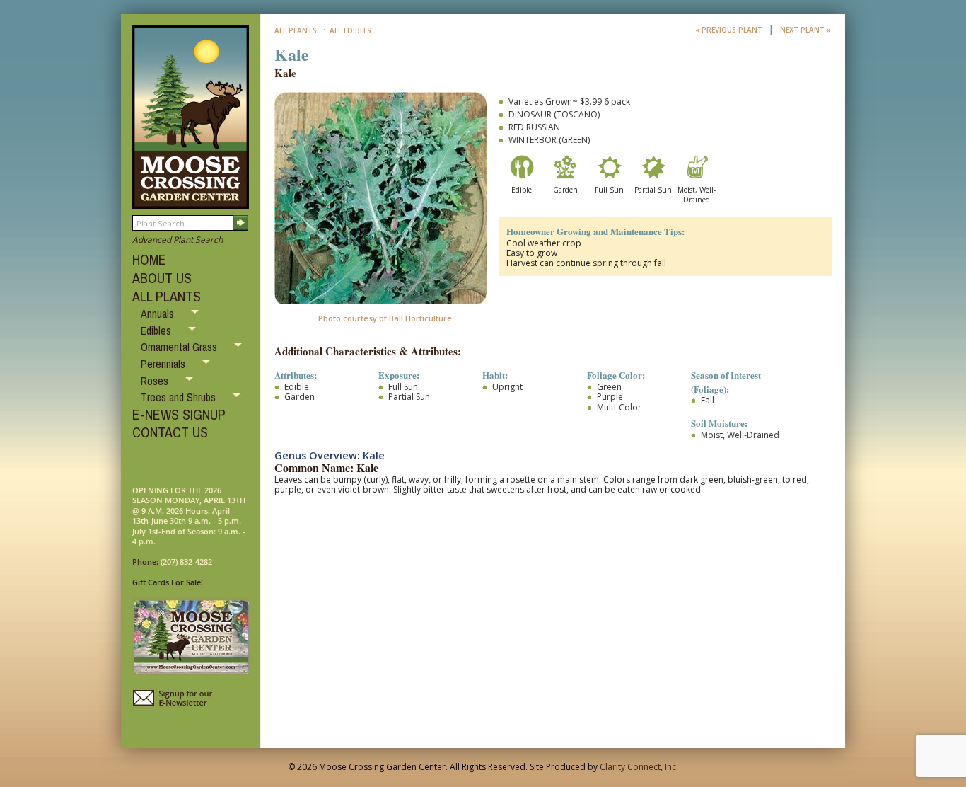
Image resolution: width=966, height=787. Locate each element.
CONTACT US (170, 432)
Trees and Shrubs (180, 397)
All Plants (295, 30)
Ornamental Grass (180, 347)
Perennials (164, 364)
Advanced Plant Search (177, 240)
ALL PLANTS (166, 296)
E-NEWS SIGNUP (179, 414)
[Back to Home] (190, 202)
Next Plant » (805, 30)
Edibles (157, 330)
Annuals (159, 313)
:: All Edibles (345, 30)
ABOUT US (162, 277)
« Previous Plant (729, 30)
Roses (156, 381)
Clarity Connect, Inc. (639, 767)
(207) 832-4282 (186, 561)
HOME (149, 259)
